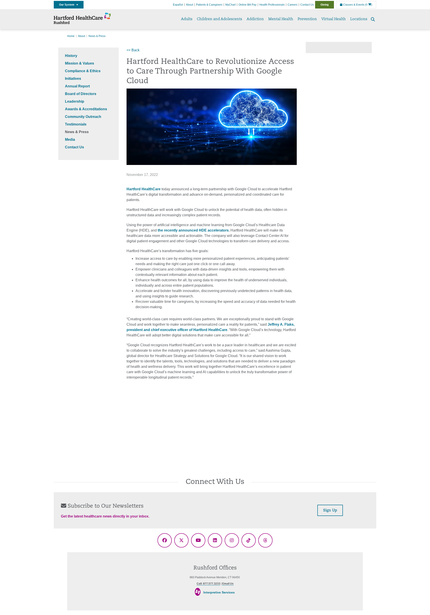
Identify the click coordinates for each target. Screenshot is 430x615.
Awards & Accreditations (86, 109)
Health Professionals (272, 4)
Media (70, 139)
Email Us (228, 583)
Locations (358, 19)
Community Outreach (83, 117)
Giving (324, 4)
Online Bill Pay (247, 4)
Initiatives (73, 78)
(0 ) (368, 4)
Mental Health (280, 19)
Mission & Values (79, 63)
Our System (67, 4)
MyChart (230, 4)
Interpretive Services (219, 592)
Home (71, 36)
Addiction (255, 19)
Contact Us (307, 4)
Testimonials (75, 124)
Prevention (307, 19)
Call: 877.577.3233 (208, 583)
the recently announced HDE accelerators (193, 230)
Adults (186, 19)
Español (178, 4)
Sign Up (330, 510)
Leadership (74, 101)
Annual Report (77, 86)
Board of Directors (80, 94)
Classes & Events (353, 4)
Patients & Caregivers (209, 4)
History (71, 56)
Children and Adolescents (219, 19)
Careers (292, 4)
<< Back (133, 50)
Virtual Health (333, 19)
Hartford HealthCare (144, 189)
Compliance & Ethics (83, 71)
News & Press (77, 132)
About (189, 4)
